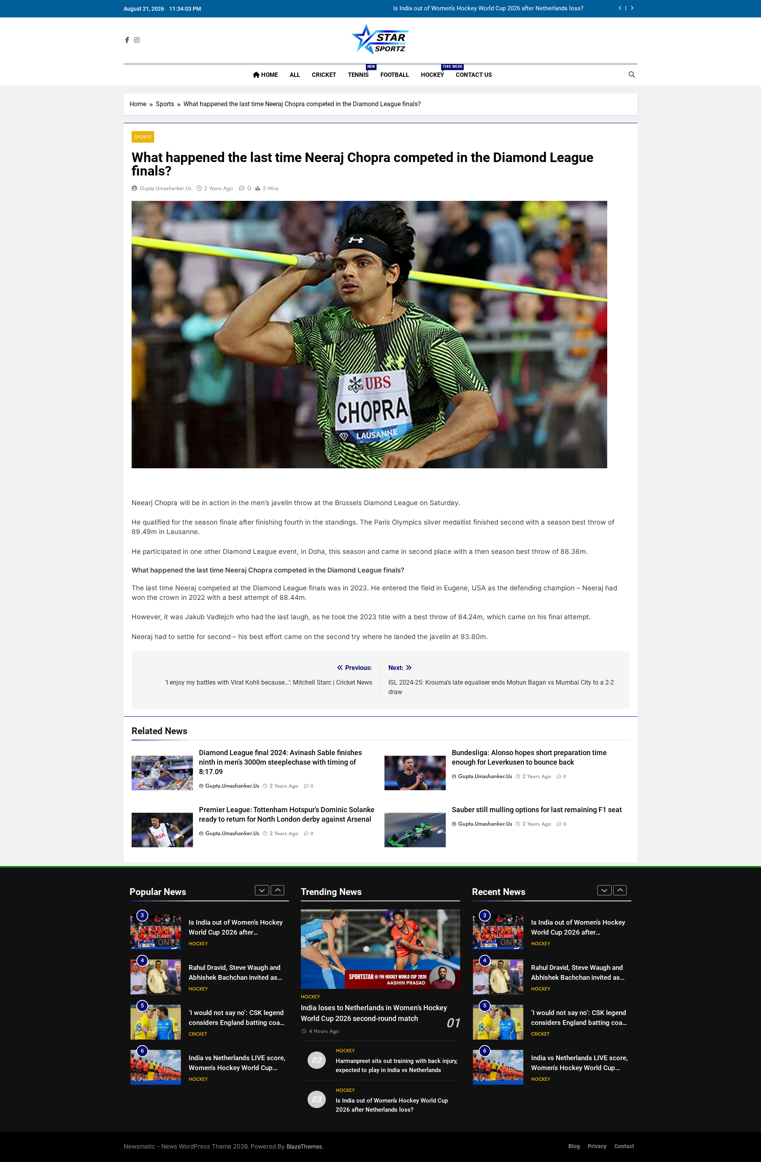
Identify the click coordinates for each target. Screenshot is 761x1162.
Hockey (435, 71)
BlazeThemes (304, 1146)
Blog (574, 1146)
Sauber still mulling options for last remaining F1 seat (537, 810)
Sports (142, 137)
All (295, 74)
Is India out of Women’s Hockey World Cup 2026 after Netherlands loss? (488, 9)
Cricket (324, 74)
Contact (624, 1146)
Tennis (361, 71)
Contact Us (474, 74)
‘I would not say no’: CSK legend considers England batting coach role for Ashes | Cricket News (238, 1022)
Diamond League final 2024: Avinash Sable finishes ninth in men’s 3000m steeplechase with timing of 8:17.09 (280, 762)
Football (394, 74)
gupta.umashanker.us (165, 188)
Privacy (597, 1146)
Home (269, 74)
